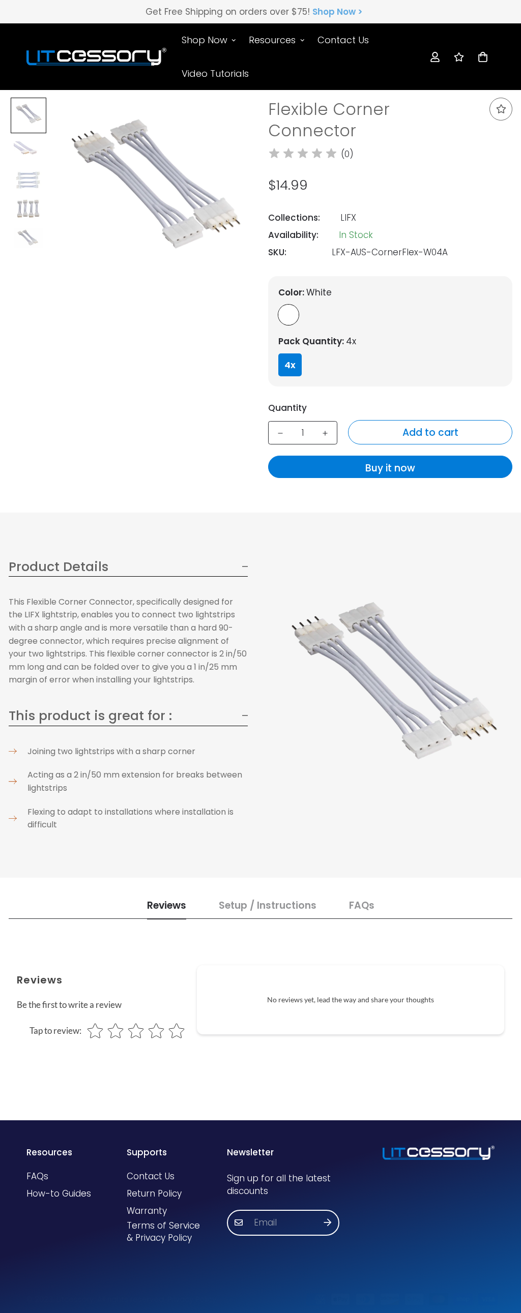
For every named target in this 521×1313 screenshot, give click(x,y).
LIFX (348, 218)
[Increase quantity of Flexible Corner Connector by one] (325, 433)
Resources (272, 40)
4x (290, 365)
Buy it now (390, 468)
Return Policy (154, 1193)
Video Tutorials (215, 73)
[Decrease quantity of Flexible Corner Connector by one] (280, 433)
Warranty (147, 1211)
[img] (302, 154)
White (288, 315)
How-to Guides (58, 1193)
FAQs (37, 1176)
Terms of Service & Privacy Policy (163, 1231)
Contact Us (343, 40)
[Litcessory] (96, 56)
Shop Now (204, 40)
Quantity (287, 408)
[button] (480, 57)
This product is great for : (90, 715)
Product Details (58, 566)
